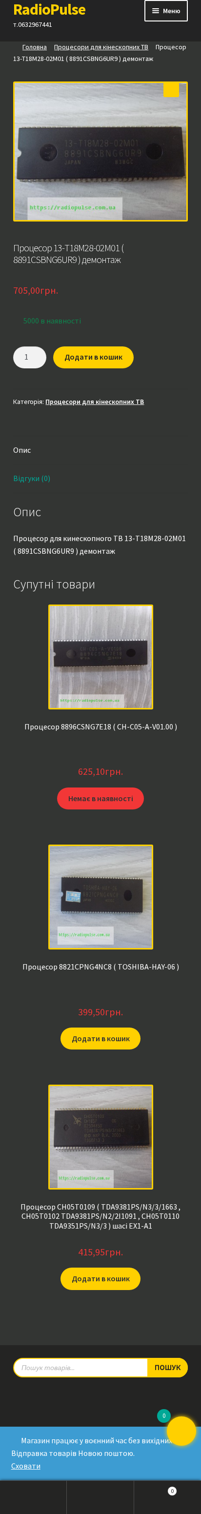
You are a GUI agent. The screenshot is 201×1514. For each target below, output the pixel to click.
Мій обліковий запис (33, 1497)
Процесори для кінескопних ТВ (101, 46)
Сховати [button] (25, 1466)
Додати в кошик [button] (101, 1038)
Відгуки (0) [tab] (31, 478)
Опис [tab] (22, 450)
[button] (171, 89)
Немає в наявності (100, 798)
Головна (34, 46)
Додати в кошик (93, 357)
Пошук (100, 1497)
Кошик (154, 1488)
